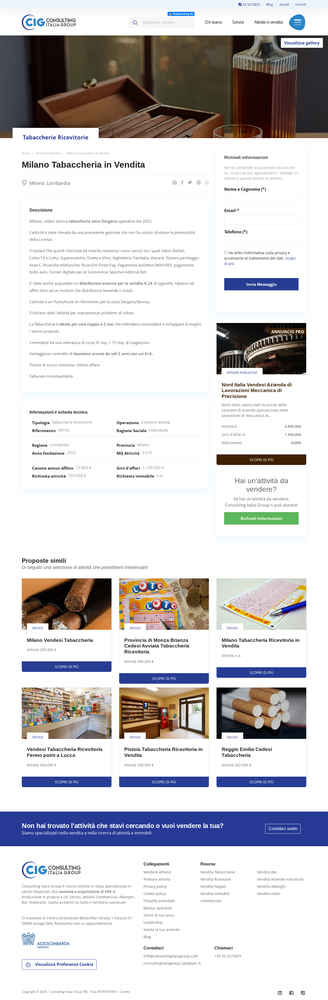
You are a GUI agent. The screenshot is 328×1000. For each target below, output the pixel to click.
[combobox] (161, 22)
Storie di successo (159, 915)
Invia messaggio (261, 284)
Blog (269, 4)
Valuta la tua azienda (162, 929)
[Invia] (135, 21)
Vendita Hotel (268, 893)
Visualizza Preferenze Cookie (63, 964)
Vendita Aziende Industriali (280, 879)
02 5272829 (251, 4)
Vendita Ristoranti (215, 879)
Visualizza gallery (302, 43)
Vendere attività (157, 872)
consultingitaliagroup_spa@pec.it (172, 963)
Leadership (153, 922)
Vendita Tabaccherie (217, 872)
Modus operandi (158, 908)
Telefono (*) (235, 232)
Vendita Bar (267, 872)
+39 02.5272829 (227, 956)
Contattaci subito (283, 828)
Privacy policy (155, 886)
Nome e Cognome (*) (245, 189)
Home (26, 153)
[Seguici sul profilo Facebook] (292, 992)
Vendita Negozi (213, 886)
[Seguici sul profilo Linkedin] (280, 992)
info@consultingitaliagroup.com (171, 956)
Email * (231, 210)
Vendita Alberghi (271, 886)
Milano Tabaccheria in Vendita (88, 153)
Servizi (238, 22)
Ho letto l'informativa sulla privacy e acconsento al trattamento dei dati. (260, 258)
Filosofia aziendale (159, 900)
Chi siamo (213, 22)
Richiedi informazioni (261, 518)
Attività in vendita (268, 22)
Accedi (284, 4)
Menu (297, 22)
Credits (125, 991)
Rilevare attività (157, 879)
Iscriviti (300, 4)
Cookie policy (155, 893)
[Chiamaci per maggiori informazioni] (303, 992)
